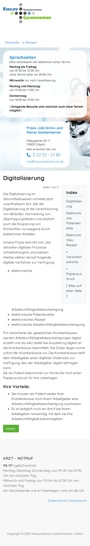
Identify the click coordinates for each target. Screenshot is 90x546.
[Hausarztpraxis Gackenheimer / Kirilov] (27, 12)
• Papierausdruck (74, 274)
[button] (45, 161)
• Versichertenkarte (74, 257)
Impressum (78, 500)
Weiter (10, 428)
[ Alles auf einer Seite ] (74, 291)
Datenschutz (57, 500)
